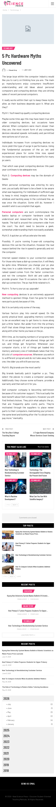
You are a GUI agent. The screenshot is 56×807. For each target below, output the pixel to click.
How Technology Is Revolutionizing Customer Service (33, 555)
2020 (6, 759)
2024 (6, 736)
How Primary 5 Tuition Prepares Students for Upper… (28, 610)
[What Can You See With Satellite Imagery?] (40, 486)
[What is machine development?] (15, 486)
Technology (8, 48)
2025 (6, 730)
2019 (6, 765)
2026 (6, 698)
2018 (6, 770)
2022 (6, 747)
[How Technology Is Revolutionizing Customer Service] (15, 459)
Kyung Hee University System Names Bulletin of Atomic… (28, 595)
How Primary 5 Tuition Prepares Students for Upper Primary (32, 544)
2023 (6, 742)
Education (28, 591)
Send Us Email (28, 783)
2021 (6, 753)
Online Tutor (28, 606)
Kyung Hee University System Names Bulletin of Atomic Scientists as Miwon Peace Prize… (34, 532)
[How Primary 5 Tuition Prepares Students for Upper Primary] (8, 546)
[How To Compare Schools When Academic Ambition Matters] (8, 570)
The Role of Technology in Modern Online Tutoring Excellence (25, 687)
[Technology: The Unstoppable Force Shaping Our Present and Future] (40, 459)
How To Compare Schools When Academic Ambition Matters (32, 567)
